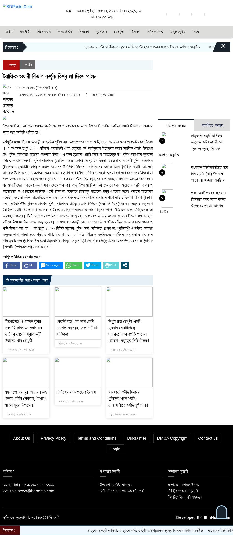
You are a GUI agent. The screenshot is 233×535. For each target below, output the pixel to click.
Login (115, 449)
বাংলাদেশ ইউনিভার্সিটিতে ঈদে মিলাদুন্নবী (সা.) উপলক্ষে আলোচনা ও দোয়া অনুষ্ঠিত (209, 173)
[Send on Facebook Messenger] (51, 265)
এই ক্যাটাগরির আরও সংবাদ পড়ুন (26, 280)
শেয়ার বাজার (44, 32)
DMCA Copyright (172, 438)
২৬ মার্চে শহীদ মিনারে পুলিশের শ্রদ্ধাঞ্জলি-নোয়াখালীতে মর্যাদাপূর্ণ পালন (128, 398)
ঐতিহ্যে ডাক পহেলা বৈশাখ (76, 392)
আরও (196, 32)
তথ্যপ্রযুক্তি (177, 32)
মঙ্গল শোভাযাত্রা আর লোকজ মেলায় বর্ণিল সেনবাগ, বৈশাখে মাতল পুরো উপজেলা (26, 398)
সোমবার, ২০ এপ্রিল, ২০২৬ (122, 349)
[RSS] (210, 14)
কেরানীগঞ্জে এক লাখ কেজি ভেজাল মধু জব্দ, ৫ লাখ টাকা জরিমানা (77, 328)
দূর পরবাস (101, 32)
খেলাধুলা (119, 32)
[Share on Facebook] (11, 265)
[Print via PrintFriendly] (111, 265)
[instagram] (185, 14)
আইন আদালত (155, 32)
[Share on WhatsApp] (73, 265)
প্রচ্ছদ (12, 65)
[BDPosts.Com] (17, 6)
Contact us (208, 438)
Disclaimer (136, 438)
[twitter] (173, 14)
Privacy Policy (53, 438)
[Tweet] (92, 265)
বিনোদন (135, 32)
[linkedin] (198, 14)
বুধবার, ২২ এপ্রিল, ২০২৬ (70, 343)
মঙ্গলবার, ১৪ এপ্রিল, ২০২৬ (19, 414)
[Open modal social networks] (125, 265)
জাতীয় (9, 32)
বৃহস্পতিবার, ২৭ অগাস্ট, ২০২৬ (20, 349)
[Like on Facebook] (29, 265)
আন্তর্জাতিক (65, 32)
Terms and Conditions (96, 438)
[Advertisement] (194, 103)
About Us (21, 438)
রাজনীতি (25, 32)
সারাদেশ (84, 32)
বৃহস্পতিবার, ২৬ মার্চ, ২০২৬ (122, 414)
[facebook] (160, 14)
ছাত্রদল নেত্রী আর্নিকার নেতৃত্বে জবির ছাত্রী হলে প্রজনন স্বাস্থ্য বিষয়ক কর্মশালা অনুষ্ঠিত (133, 47)
